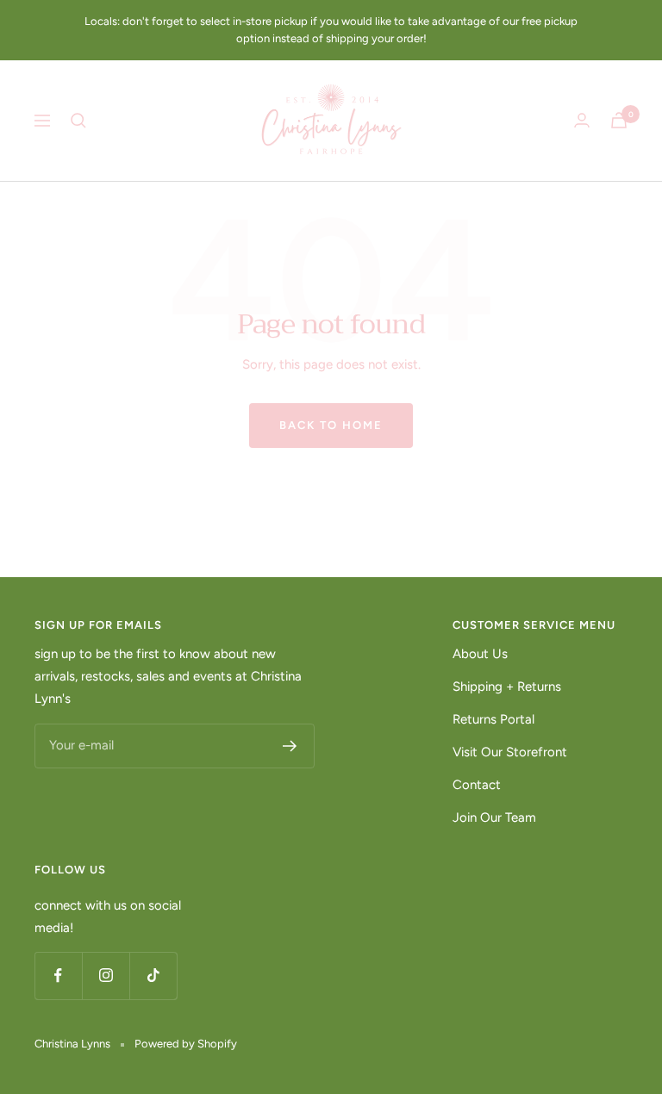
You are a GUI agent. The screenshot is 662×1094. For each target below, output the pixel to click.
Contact (477, 785)
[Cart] (619, 120)
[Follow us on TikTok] (153, 975)
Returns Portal (493, 719)
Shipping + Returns (507, 686)
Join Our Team (494, 817)
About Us (480, 654)
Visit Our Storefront (510, 752)
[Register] (290, 746)
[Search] (78, 120)
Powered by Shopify (185, 1043)
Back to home (331, 425)
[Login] (582, 120)
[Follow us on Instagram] (105, 975)
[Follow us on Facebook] (58, 975)
